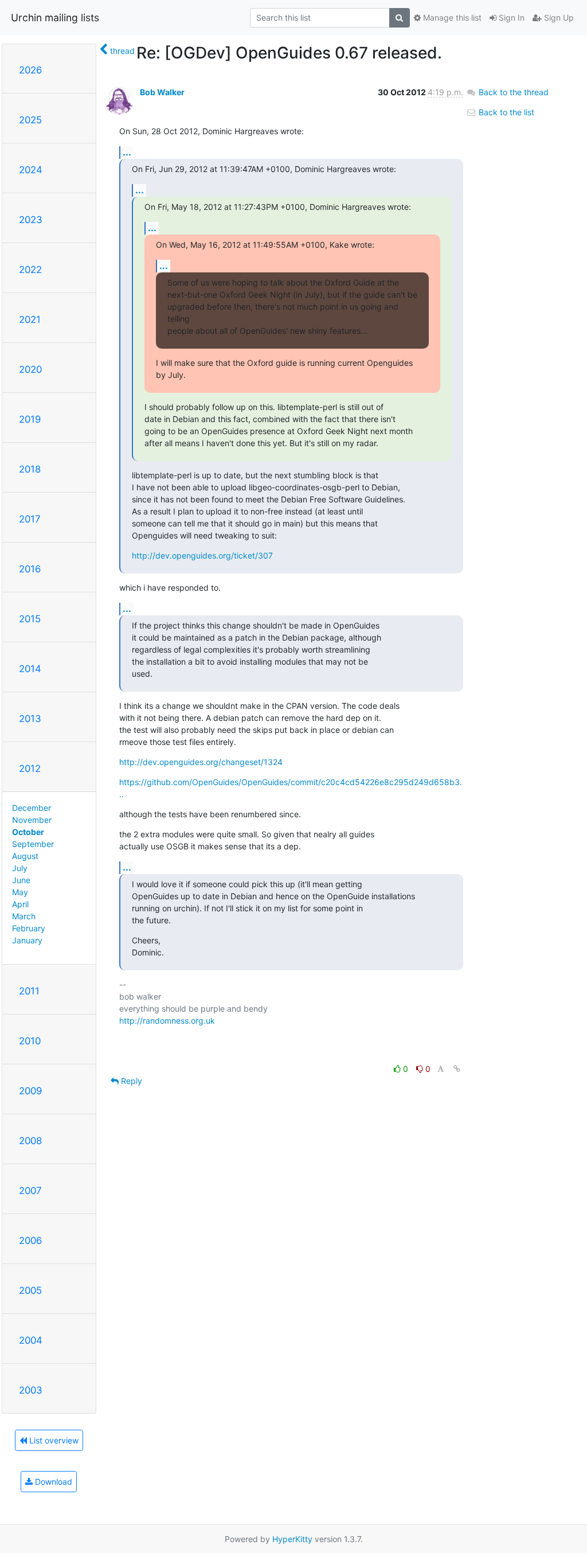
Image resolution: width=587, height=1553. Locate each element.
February (28, 928)
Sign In (510, 17)
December (31, 808)
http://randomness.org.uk (167, 1020)
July (20, 868)
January (27, 940)
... (127, 152)
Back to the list (505, 112)
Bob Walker (162, 92)
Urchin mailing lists (55, 17)
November (32, 820)
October (28, 832)
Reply (130, 1081)
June (21, 880)
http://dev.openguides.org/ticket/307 (202, 555)
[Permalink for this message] (457, 1069)
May (20, 892)
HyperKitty (292, 1539)
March (24, 916)
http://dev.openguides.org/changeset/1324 (201, 762)
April (20, 904)
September (33, 844)
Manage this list (451, 17)
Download (52, 1481)
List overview (53, 1440)
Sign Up (558, 17)
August (25, 856)
